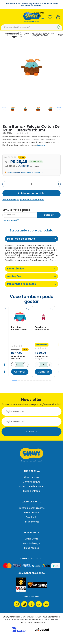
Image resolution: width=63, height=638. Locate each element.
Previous (4, 109)
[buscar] (59, 27)
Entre (35, 15)
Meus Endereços (31, 543)
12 (49, 380)
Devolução (31, 517)
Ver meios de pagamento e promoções (23, 199)
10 (43, 380)
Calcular (49, 214)
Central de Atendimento (32, 507)
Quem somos (31, 477)
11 (46, 380)
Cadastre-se (38, 20)
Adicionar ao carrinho (31, 193)
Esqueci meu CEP (10, 220)
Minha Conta (31, 538)
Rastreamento (31, 521)
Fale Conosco (31, 512)
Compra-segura (31, 481)
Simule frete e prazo (16, 209)
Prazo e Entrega (31, 490)
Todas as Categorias (14, 35)
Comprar (19, 371)
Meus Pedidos (31, 547)
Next (59, 109)
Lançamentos (40, 35)
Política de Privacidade (31, 486)
